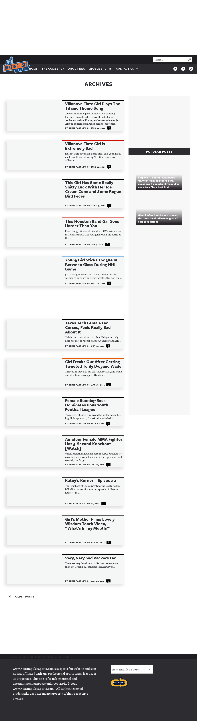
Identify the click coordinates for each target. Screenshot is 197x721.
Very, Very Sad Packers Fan (91, 558)
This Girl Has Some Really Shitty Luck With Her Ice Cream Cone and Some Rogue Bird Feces (93, 189)
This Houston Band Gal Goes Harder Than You (92, 223)
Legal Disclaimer (23, 656)
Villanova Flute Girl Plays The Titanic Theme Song (92, 106)
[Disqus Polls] (160, 269)
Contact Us (125, 69)
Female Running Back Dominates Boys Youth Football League (86, 405)
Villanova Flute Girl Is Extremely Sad (85, 146)
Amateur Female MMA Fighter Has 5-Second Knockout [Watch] (93, 444)
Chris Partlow (78, 128)
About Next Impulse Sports (90, 69)
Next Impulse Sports (126, 669)
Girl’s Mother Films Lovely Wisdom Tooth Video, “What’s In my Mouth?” (90, 524)
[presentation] (34, 115)
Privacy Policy (45, 656)
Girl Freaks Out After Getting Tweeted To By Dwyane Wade (93, 363)
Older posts (24, 596)
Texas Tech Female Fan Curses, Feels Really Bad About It (88, 327)
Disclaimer (63, 656)
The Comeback (53, 69)
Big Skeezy (75, 503)
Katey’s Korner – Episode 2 (90, 480)
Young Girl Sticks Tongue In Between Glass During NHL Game (91, 264)
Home (33, 69)
